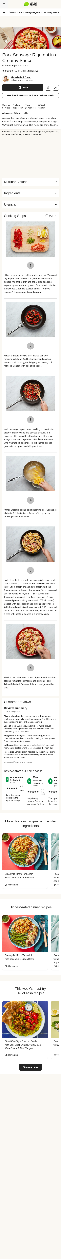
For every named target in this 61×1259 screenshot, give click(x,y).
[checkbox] (3, 71)
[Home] (4, 12)
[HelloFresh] (30, 4)
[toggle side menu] (4, 4)
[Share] (56, 88)
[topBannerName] (30, 21)
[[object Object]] (48, 88)
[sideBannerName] (30, 157)
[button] (30, 193)
